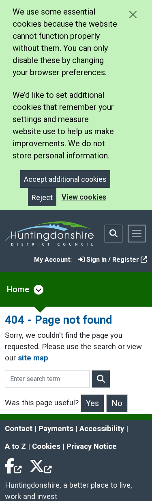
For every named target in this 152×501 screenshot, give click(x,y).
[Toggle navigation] (137, 233)
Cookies (46, 446)
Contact (18, 428)
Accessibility (101, 428)
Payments (56, 428)
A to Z (15, 446)
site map (33, 358)
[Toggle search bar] (113, 233)
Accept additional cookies (65, 179)
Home (18, 289)
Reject (42, 197)
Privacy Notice (91, 446)
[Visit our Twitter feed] (40, 464)
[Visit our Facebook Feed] (14, 464)
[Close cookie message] (132, 14)
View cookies (84, 197)
